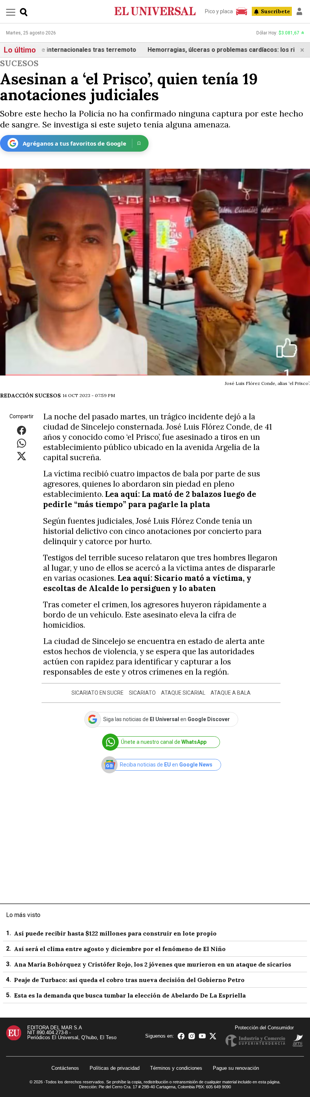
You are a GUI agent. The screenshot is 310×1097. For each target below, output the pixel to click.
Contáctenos (65, 1068)
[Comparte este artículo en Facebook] (21, 430)
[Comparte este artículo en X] (21, 456)
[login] (299, 11)
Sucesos (19, 63)
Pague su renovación (236, 1068)
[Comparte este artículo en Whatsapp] (21, 443)
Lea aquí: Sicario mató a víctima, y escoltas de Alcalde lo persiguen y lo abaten (147, 583)
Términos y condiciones (176, 1068)
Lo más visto (23, 915)
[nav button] (11, 12)
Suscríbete (275, 11)
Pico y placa (219, 11)
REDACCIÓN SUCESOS (30, 395)
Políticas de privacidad (115, 1068)
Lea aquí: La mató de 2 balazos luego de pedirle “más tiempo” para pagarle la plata (149, 499)
